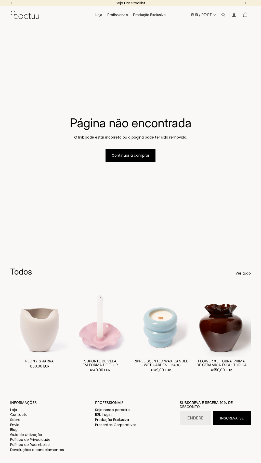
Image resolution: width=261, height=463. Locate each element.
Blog (14, 429)
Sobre (15, 419)
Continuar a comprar (130, 155)
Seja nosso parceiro (112, 409)
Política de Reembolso (30, 444)
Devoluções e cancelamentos (37, 449)
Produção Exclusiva (112, 419)
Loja (13, 409)
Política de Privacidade (30, 439)
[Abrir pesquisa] (223, 14)
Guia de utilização (26, 434)
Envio (14, 424)
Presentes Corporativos (116, 424)
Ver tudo (243, 273)
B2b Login (103, 414)
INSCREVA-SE (232, 418)
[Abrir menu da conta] (234, 14)
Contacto (19, 414)
